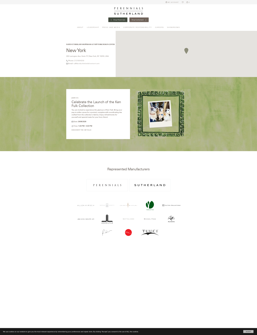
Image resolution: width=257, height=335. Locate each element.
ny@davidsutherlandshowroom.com (86, 63)
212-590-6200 (79, 61)
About (80, 27)
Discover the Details (81, 130)
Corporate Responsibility (137, 27)
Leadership (93, 27)
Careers (159, 27)
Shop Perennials (119, 20)
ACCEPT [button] (248, 331)
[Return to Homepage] (128, 11)
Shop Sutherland (138, 20)
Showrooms (173, 27)
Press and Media (111, 27)
